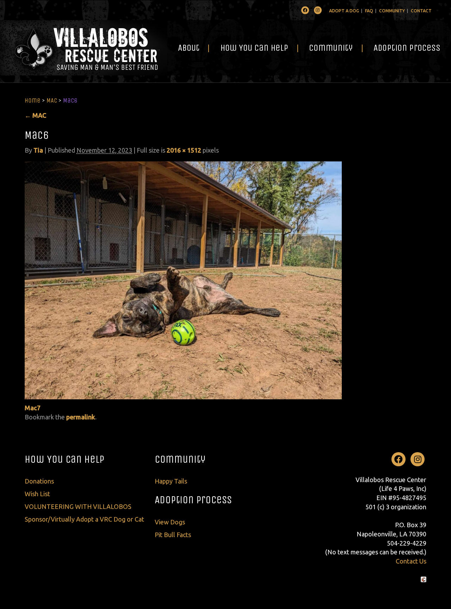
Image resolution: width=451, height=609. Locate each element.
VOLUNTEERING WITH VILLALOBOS (78, 506)
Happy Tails (171, 481)
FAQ (369, 10)
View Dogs (170, 521)
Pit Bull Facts (173, 534)
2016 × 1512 (184, 150)
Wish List (37, 493)
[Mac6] (183, 279)
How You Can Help (254, 47)
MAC (52, 100)
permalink (80, 416)
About (188, 47)
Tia (38, 150)
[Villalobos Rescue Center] (83, 47)
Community (392, 10)
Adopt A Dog (344, 10)
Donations (39, 481)
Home (33, 100)
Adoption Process (406, 47)
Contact (421, 10)
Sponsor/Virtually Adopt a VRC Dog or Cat (84, 519)
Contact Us (411, 561)
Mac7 (33, 407)
